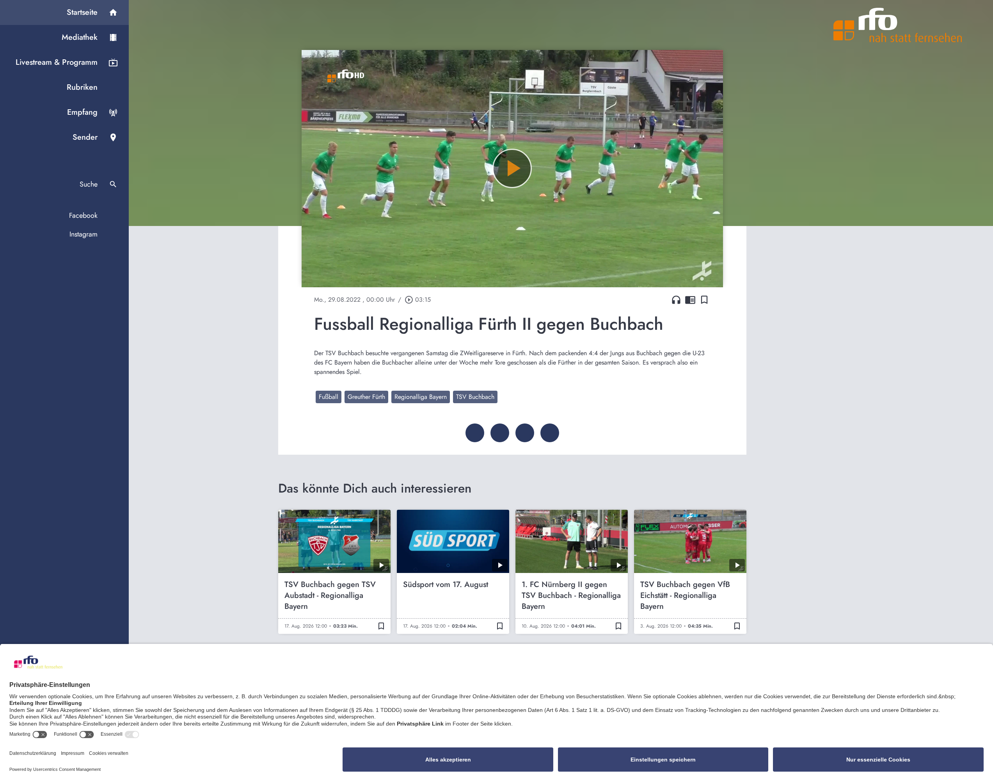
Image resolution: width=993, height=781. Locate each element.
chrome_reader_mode (690, 299)
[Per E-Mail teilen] (549, 432)
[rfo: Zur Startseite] (897, 25)
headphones (676, 299)
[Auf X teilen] (499, 432)
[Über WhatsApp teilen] (524, 432)
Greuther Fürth (366, 396)
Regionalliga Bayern (420, 396)
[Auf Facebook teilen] (474, 432)
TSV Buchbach (475, 396)
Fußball (328, 396)
